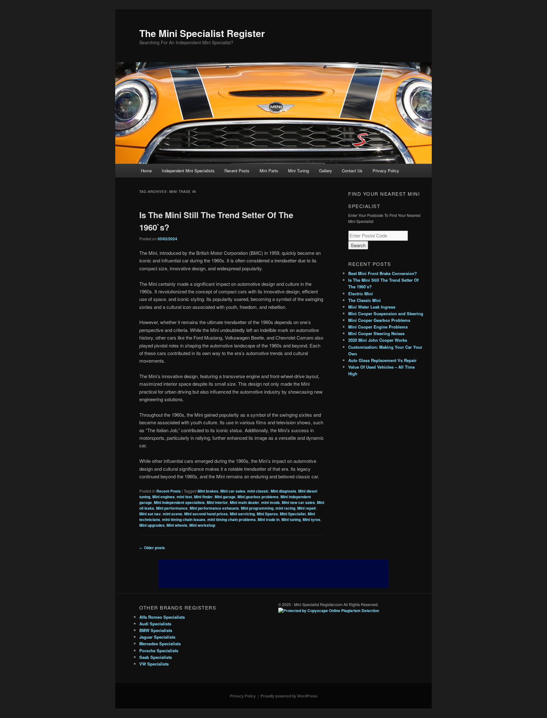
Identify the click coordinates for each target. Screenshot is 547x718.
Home (146, 171)
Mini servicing (242, 514)
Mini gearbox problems (258, 497)
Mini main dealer (244, 502)
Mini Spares (267, 514)
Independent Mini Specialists (188, 171)
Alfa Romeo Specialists (162, 617)
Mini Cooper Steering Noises (376, 333)
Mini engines (163, 497)
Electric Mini (360, 294)
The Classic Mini (364, 300)
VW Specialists (154, 664)
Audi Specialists (155, 624)
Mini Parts (269, 171)
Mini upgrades (152, 525)
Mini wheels (177, 525)
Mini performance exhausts (214, 508)
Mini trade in (269, 519)
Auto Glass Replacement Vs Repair (382, 360)
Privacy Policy (386, 171)
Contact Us (352, 171)
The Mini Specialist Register (202, 33)
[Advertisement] (273, 574)
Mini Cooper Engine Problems (378, 327)
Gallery (325, 171)
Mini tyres (311, 519)
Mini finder (203, 497)
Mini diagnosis (283, 491)
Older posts (152, 547)
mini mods (270, 502)
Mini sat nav (150, 514)
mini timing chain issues (183, 519)
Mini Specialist (293, 514)
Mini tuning (291, 519)
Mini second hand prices (206, 514)
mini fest (184, 497)
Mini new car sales (298, 502)
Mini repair (306, 508)
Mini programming (257, 508)
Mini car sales (232, 491)
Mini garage (225, 497)
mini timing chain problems (231, 519)
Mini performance (172, 508)
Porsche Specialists (158, 650)
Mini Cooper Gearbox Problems (379, 320)
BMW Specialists (155, 630)
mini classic (258, 491)
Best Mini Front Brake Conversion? (382, 273)
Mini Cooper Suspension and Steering (385, 313)
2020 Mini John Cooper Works (377, 340)
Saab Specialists (155, 657)
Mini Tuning (298, 171)
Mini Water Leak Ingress (371, 307)
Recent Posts (236, 171)
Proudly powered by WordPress (289, 696)
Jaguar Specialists (157, 637)
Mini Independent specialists (179, 502)
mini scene (172, 514)
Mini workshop (202, 525)
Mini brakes (208, 491)
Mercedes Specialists (160, 644)
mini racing (285, 508)
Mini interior (217, 502)
